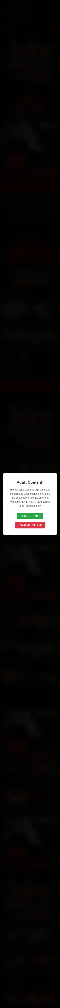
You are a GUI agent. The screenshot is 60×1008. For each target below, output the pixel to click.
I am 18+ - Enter (30, 516)
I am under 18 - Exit (30, 525)
